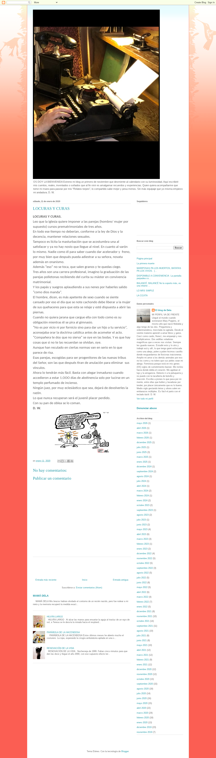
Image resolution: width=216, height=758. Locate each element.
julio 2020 (141, 693)
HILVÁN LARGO (55, 616)
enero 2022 (142, 606)
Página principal (144, 258)
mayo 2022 (142, 587)
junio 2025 (142, 452)
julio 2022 (141, 577)
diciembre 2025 (144, 442)
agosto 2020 (143, 688)
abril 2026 (141, 428)
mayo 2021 (142, 645)
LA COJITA (142, 295)
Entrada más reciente (45, 580)
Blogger (125, 751)
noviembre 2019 (144, 732)
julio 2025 (141, 447)
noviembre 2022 (144, 558)
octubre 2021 (143, 621)
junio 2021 (142, 640)
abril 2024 (141, 486)
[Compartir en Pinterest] (72, 461)
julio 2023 (141, 519)
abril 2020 (141, 708)
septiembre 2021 (145, 626)
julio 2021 (141, 635)
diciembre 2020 (144, 669)
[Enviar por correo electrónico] (59, 461)
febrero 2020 (143, 717)
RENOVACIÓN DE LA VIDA (60, 648)
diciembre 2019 (144, 727)
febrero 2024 (143, 495)
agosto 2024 (143, 476)
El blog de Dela (163, 310)
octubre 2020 (143, 679)
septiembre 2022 (145, 568)
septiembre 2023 (145, 510)
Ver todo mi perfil (145, 398)
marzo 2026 (142, 433)
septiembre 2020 (145, 684)
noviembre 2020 (144, 674)
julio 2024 (141, 481)
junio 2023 (142, 524)
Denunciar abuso (147, 408)
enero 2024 (142, 500)
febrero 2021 (143, 659)
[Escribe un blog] (62, 461)
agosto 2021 (143, 631)
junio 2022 (142, 582)
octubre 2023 (143, 505)
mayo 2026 (142, 423)
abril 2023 (141, 534)
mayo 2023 (142, 529)
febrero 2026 (143, 437)
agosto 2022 (143, 572)
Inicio (84, 580)
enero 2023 (142, 548)
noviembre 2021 (144, 616)
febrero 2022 (143, 601)
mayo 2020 (142, 703)
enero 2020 (142, 722)
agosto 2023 (143, 515)
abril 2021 (141, 650)
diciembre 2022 (144, 553)
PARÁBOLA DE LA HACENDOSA (63, 632)
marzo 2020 (142, 713)
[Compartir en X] (65, 461)
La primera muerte (145, 263)
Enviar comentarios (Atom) (89, 587)
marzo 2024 (142, 490)
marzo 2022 (142, 597)
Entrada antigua (120, 580)
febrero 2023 (143, 544)
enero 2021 (142, 664)
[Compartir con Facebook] (68, 461)
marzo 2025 (142, 457)
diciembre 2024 (144, 466)
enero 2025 (142, 462)
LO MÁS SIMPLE (145, 290)
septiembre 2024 (145, 471)
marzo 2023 (142, 539)
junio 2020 (142, 698)
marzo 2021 (142, 655)
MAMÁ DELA (41, 595)
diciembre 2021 (144, 611)
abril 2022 (141, 592)
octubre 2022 (143, 563)
